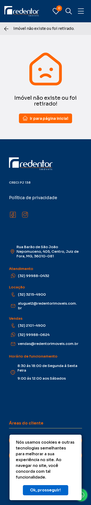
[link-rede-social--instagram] (25, 215)
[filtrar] (69, 11)
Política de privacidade (33, 197)
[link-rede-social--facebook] (13, 215)
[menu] (81, 11)
